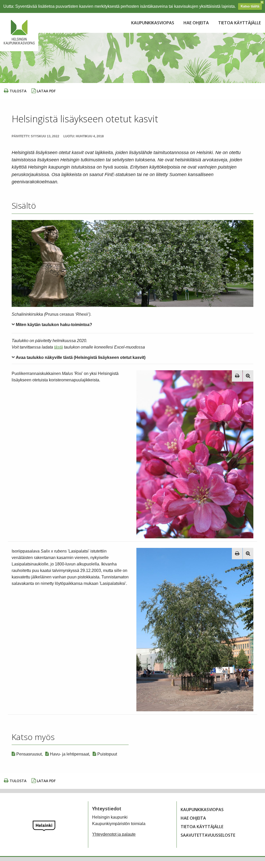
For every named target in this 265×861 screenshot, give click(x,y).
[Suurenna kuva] (248, 376)
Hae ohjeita (196, 23)
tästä (58, 347)
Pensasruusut (28, 754)
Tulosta (17, 90)
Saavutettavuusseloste (208, 835)
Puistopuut (106, 754)
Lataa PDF (46, 90)
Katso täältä (250, 6)
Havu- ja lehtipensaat (69, 754)
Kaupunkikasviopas (152, 23)
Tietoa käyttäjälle (239, 23)
